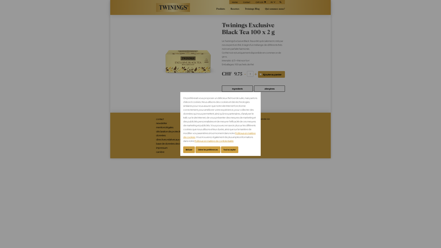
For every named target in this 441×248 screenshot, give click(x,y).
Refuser (189, 149)
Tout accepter (229, 149)
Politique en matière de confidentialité (214, 141)
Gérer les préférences (208, 149)
